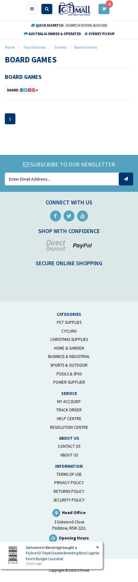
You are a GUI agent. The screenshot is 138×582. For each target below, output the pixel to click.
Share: (13, 90)
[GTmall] (74, 8)
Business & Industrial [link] (69, 356)
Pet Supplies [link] (69, 322)
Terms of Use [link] (69, 474)
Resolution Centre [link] (69, 427)
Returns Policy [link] (69, 491)
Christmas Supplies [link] (69, 339)
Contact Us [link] (69, 446)
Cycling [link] (69, 331)
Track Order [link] (69, 410)
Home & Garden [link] (69, 348)
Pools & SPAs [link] (69, 374)
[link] (55, 216)
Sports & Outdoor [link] (69, 365)
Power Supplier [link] (69, 382)
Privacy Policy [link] (69, 482)
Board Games (23, 76)
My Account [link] (69, 401)
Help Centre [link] (69, 418)
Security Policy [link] (69, 500)
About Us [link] (69, 455)
